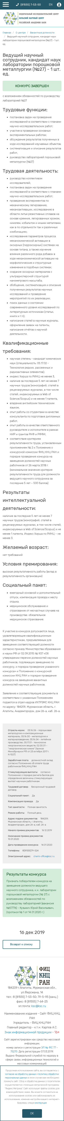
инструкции (41, 1103)
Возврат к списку (21, 944)
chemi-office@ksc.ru (44, 856)
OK (32, 1113)
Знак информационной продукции (28, 1032)
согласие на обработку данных (20, 1074)
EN (50, 4)
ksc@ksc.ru (38, 1006)
